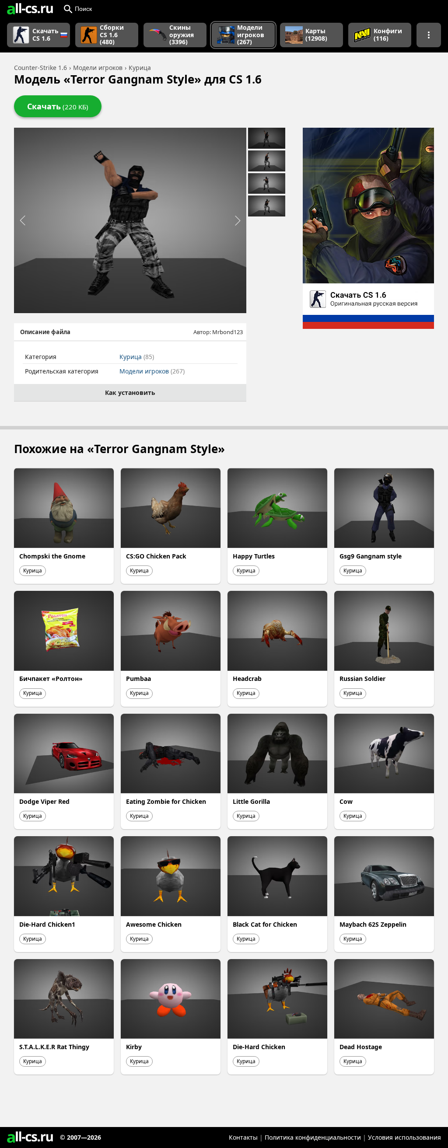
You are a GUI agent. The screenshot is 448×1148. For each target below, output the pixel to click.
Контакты (243, 1137)
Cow (346, 801)
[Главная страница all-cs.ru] (30, 8)
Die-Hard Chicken (259, 1047)
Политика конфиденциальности (313, 1137)
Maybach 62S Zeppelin (373, 924)
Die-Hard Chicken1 (47, 924)
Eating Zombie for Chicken (166, 801)
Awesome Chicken (154, 924)
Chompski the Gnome (52, 556)
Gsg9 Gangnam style (371, 556)
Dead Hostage (361, 1047)
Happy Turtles (254, 556)
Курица (136, 356)
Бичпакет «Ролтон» (51, 678)
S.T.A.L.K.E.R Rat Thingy (54, 1047)
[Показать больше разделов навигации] (428, 35)
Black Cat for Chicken (265, 924)
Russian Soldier (362, 678)
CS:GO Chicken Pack (156, 556)
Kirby (134, 1047)
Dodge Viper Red (44, 801)
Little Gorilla (251, 801)
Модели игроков (152, 371)
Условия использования (404, 1137)
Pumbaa (138, 678)
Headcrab (247, 678)
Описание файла (45, 332)
